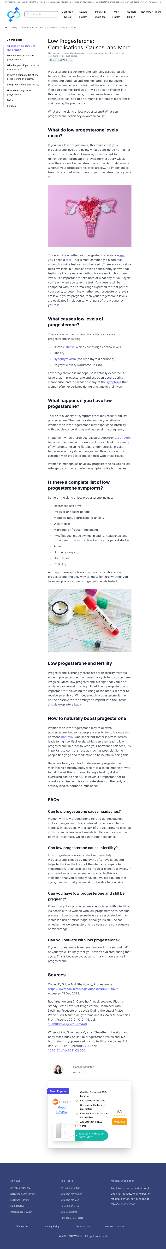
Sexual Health (83, 14)
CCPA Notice (21, 1226)
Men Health (116, 14)
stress (69, 347)
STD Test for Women (71, 1193)
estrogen (124, 437)
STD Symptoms (68, 1211)
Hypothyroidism (65, 359)
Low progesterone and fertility (23, 84)
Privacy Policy (51, 1226)
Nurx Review (17, 1205)
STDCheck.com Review (22, 1193)
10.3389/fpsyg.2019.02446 (67, 1024)
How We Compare (114, 1226)
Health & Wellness (100, 14)
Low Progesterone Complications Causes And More (49, 27)
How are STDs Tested (71, 1217)
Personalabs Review (21, 1211)
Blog (158, 11)
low (121, 255)
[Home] (6, 27)
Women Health (131, 14)
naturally (67, 737)
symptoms (114, 382)
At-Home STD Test (70, 1187)
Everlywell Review (19, 1199)
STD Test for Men (69, 1199)
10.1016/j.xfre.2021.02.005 (66, 1050)
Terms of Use (83, 1226)
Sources (11, 106)
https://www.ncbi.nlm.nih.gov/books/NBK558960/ (83, 989)
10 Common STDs (69, 1205)
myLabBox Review (20, 1187)
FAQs (10, 100)
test (68, 259)
